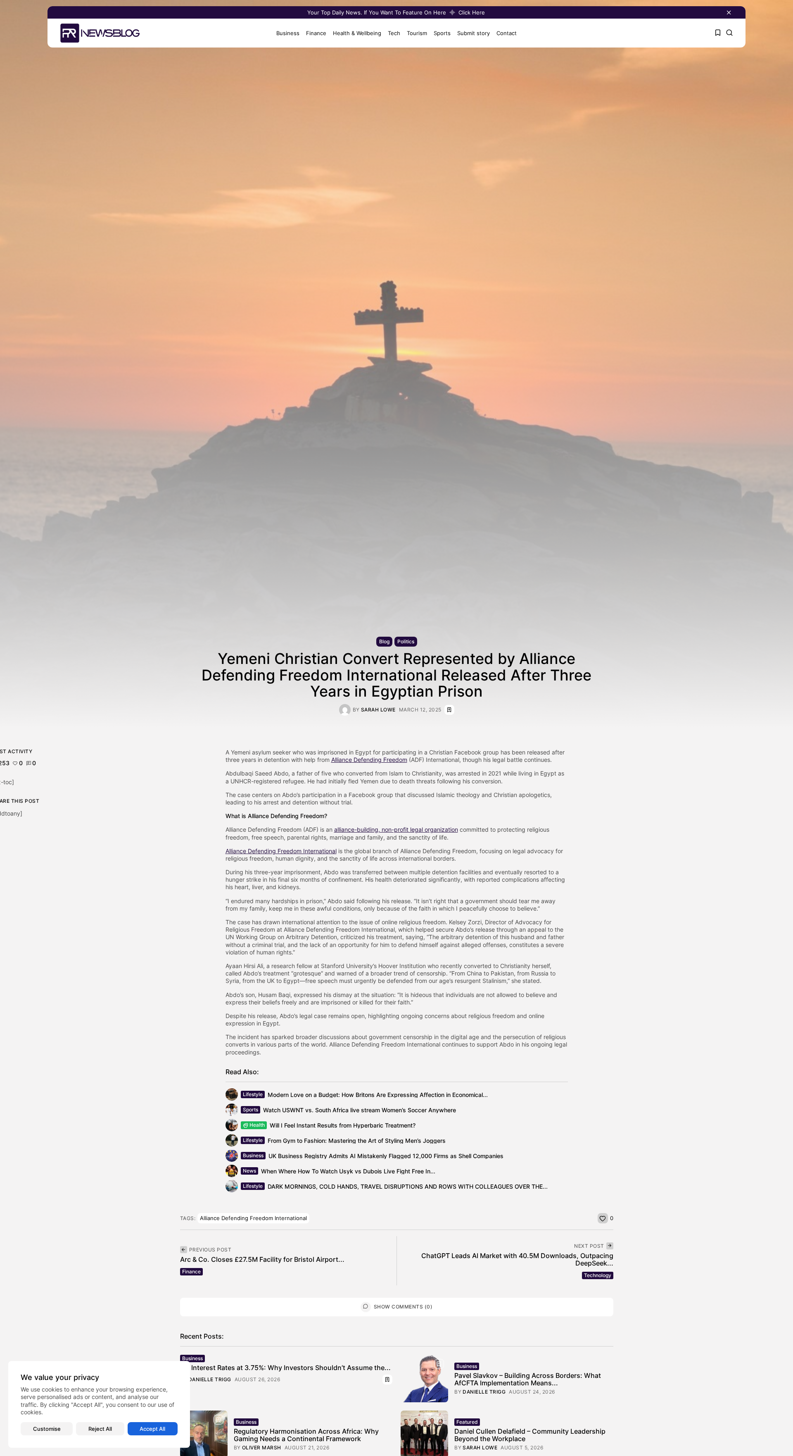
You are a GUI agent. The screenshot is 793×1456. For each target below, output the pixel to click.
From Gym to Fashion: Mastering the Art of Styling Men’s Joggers (357, 1140)
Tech (394, 33)
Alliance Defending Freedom (369, 759)
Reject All (100, 1428)
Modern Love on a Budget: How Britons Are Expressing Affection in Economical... (378, 1094)
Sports (442, 33)
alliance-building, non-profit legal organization (396, 829)
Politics (405, 641)
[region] (99, 1404)
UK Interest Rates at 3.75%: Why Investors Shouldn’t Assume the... (285, 1367)
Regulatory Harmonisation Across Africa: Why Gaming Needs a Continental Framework (306, 1435)
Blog (384, 641)
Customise (47, 1428)
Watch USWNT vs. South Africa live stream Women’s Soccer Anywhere (359, 1109)
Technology (597, 1275)
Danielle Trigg (209, 1379)
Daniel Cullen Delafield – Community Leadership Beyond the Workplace (529, 1435)
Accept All (152, 1428)
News (249, 1171)
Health (257, 1125)
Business (287, 33)
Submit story (473, 33)
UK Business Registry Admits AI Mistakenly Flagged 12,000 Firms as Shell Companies (385, 1155)
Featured (467, 1422)
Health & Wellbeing (357, 33)
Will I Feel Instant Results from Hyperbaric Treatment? (342, 1125)
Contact (506, 33)
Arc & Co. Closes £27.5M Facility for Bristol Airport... (262, 1259)
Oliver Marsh (261, 1447)
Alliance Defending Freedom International (281, 850)
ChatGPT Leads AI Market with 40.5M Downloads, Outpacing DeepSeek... (517, 1259)
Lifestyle (253, 1094)
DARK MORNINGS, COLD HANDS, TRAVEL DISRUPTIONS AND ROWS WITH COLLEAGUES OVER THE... (408, 1186)
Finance (316, 33)
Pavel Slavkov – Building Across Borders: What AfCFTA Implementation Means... (527, 1379)
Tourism (417, 33)
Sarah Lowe (378, 709)
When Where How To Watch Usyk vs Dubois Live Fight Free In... (348, 1171)
